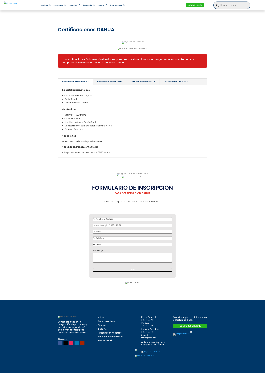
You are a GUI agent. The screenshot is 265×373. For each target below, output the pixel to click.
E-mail (144, 335)
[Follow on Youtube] (82, 343)
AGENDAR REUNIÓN (194, 5)
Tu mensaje (98, 250)
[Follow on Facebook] (60, 343)
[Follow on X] (65, 343)
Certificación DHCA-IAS (176, 81)
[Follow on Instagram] (71, 343)
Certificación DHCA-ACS (142, 81)
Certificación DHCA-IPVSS (75, 81)
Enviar (132, 269)
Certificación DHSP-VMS (109, 81)
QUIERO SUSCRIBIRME (190, 325)
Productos (73, 5)
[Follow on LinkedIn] (77, 343)
